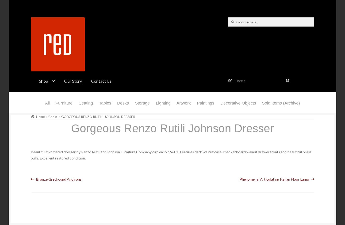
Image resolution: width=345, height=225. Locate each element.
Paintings (205, 103)
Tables (105, 103)
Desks (123, 103)
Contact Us (101, 81)
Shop (43, 81)
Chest (53, 117)
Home (40, 117)
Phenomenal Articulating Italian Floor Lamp (274, 179)
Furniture (64, 103)
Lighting (163, 103)
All (47, 103)
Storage (142, 103)
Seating (86, 103)
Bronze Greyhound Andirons (58, 179)
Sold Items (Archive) (281, 103)
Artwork (183, 103)
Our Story (73, 81)
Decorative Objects (238, 103)
